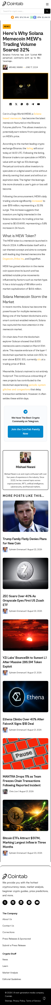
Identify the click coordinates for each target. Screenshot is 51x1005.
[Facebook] (11, 104)
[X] (16, 104)
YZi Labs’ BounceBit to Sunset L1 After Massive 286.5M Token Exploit (25, 662)
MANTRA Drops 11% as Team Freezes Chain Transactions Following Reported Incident (22, 781)
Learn (5, 966)
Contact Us (8, 925)
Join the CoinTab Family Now (25, 431)
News (7, 26)
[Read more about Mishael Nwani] (5, 67)
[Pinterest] (27, 104)
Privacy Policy (19, 1000)
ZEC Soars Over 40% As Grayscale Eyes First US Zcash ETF (23, 600)
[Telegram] (33, 104)
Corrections (8, 932)
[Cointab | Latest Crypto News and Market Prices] (12, 4)
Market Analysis (10, 972)
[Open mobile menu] (47, 4)
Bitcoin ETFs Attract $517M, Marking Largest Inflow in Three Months (24, 842)
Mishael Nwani (16, 67)
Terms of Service (33, 1000)
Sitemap (8, 1000)
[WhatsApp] (22, 104)
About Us (7, 919)
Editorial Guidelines (11, 979)
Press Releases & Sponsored (16, 938)
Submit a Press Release (14, 945)
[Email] (38, 104)
